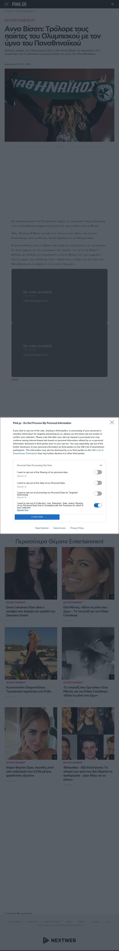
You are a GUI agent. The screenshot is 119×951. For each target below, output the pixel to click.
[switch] (98, 472)
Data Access (59, 528)
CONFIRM (37, 517)
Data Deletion (42, 528)
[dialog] (59, 475)
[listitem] (59, 465)
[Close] (113, 423)
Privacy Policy (77, 528)
